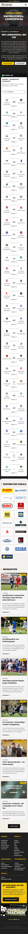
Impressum (18, 928)
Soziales (3, 873)
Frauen (15, 845)
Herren (19, 13)
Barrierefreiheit (24, 928)
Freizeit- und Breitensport (19, 852)
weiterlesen (5, 612)
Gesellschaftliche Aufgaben (6, 879)
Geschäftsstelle (4, 842)
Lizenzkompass (4, 868)
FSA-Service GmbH (4, 847)
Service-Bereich (4, 848)
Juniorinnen (16, 848)
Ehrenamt (3, 877)
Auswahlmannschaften (19, 864)
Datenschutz (12, 928)
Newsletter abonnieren (11, 899)
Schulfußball (16, 853)
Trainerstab (17, 863)
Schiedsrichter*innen (18, 855)
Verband (3, 836)
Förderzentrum (17, 866)
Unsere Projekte (4, 843)
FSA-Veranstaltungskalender (6, 866)
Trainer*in (3, 863)
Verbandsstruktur (4, 840)
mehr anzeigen (14, 826)
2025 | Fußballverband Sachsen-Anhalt (14, 926)
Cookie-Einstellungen (5, 928)
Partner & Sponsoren (5, 845)
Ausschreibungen (20, 63)
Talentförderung (20, 859)
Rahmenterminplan (8, 63)
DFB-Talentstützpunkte (19, 869)
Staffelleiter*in (17, 842)
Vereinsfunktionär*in (5, 864)
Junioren (16, 847)
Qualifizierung (5, 859)
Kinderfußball (16, 850)
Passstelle (16, 840)
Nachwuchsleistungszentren (20, 868)
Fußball (10, 13)
